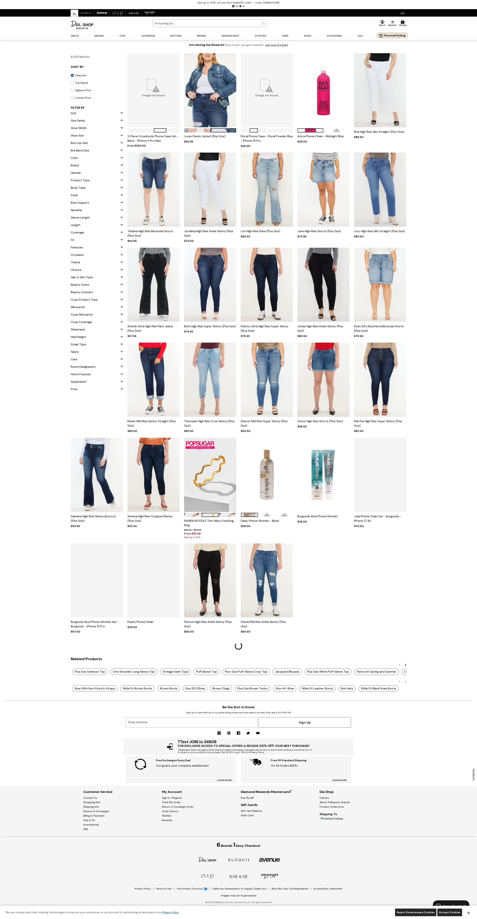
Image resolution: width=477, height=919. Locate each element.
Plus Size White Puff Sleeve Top (328, 672)
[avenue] (269, 860)
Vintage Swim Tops (175, 672)
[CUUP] (207, 876)
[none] (153, 90)
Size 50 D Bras (195, 688)
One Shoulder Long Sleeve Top (134, 672)
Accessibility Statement (327, 888)
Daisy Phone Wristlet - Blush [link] (260, 521)
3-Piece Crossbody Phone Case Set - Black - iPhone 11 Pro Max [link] (153, 138)
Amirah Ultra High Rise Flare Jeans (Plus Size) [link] (150, 328)
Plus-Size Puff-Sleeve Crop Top (246, 672)
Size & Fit (89, 820)
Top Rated (81, 82)
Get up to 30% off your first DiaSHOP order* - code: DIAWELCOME (239, 2)
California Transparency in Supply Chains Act (239, 888)
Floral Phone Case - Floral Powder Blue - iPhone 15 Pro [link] (267, 138)
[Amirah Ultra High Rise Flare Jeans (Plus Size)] (153, 285)
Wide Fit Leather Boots (317, 688)
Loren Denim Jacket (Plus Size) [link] (204, 136)
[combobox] (209, 23)
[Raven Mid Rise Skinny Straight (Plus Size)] (153, 380)
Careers (324, 797)
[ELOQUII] (238, 859)
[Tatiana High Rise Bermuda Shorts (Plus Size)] (153, 190)
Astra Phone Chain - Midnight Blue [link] (320, 136)
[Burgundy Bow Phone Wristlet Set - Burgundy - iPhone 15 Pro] (97, 580)
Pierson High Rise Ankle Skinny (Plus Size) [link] (208, 624)
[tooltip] (74, 13)
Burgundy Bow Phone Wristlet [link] (317, 516)
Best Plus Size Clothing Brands (290, 888)
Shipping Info (91, 806)
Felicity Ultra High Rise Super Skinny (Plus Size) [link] (264, 328)
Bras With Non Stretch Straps (95, 688)
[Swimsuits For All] (269, 876)
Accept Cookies (449, 912)
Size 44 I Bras (285, 688)
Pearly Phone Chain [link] (140, 622)
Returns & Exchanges (96, 811)
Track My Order (171, 802)
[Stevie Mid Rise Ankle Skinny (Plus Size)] (267, 580)
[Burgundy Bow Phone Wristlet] (323, 475)
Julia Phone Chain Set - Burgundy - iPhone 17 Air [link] (377, 518)
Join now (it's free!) (276, 45)
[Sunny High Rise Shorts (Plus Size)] (323, 380)
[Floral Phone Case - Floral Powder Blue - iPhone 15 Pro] (267, 90)
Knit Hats (347, 688)
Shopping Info (91, 802)
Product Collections (332, 806)
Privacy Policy (143, 888)
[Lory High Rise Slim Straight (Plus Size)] (380, 190)
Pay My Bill (247, 797)
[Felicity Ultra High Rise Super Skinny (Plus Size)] (267, 285)
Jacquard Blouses (287, 672)
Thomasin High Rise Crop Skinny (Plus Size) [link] (209, 423)
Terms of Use (164, 888)
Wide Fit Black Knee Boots (378, 688)
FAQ (85, 829)
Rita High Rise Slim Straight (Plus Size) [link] (379, 132)
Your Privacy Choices (189, 888)
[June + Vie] (238, 876)
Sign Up (305, 722)
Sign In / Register (172, 797)
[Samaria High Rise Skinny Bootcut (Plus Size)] (97, 475)
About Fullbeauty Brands (335, 802)
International (91, 824)
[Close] (468, 912)
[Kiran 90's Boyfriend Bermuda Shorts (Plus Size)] (380, 285)
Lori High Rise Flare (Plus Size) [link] (260, 231)
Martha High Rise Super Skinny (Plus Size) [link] (378, 423)
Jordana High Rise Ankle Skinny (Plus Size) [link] (208, 233)
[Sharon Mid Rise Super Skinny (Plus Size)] (267, 380)
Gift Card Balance (251, 811)
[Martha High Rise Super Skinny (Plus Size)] (380, 380)
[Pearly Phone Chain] (153, 580)
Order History (170, 811)
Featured (80, 75)
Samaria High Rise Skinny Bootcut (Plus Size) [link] (93, 518)
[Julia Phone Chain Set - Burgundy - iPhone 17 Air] (380, 475)
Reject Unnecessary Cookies (416, 912)
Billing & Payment (94, 815)
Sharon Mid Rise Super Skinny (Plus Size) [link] (264, 423)
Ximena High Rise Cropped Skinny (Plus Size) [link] (150, 518)
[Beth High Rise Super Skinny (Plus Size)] (210, 285)
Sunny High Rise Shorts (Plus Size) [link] (320, 421)
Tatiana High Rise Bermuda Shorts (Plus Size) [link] (150, 233)
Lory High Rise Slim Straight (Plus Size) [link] (379, 231)
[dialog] (402, 13)
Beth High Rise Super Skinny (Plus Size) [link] (210, 326)
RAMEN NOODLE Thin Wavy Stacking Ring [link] (209, 523)
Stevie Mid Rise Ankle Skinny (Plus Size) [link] (263, 624)
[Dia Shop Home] (82, 25)
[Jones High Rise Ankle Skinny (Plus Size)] (323, 285)
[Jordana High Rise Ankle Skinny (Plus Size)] (210, 190)
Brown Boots (168, 688)
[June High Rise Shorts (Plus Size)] (323, 190)
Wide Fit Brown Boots (137, 688)
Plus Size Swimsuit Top (90, 672)
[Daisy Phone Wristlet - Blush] (267, 475)
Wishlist (166, 815)
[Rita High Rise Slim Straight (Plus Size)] (380, 90)
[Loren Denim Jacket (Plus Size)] (210, 90)
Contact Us (90, 797)
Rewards (167, 820)
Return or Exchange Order (178, 806)
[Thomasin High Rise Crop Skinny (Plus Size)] (210, 380)
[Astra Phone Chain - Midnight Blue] (323, 90)
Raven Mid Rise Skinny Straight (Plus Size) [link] (151, 423)
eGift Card (247, 815)
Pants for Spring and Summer (376, 672)
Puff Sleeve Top (206, 672)
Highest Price (83, 90)
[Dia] (207, 859)
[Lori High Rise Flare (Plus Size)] (267, 190)
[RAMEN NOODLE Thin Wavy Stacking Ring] (210, 475)
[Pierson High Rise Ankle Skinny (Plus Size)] (210, 580)
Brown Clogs (221, 688)
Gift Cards (249, 805)
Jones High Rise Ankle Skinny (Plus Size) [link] (320, 328)
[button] (233, 6)
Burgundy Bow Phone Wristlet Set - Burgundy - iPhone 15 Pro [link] (95, 624)
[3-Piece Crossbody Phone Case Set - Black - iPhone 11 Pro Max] (153, 90)
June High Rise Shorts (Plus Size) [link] (319, 231)
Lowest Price (83, 97)
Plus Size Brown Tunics (252, 688)
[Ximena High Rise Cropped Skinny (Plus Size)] (153, 475)
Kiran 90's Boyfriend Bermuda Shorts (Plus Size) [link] (379, 328)
